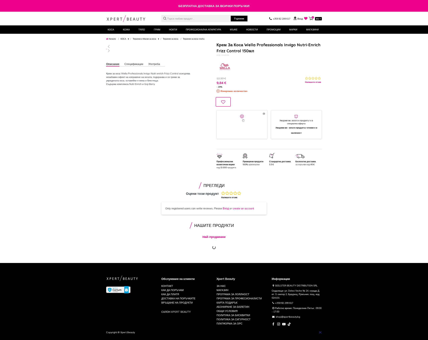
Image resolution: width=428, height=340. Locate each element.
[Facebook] (273, 324)
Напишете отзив (313, 82)
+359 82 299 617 (284, 302)
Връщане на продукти (177, 302)
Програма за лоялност (233, 294)
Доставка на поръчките (178, 298)
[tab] (115, 64)
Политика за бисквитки (233, 315)
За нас (221, 286)
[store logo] (131, 18)
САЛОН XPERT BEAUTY (176, 311)
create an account (243, 208)
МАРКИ (293, 29)
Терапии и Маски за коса (144, 39)
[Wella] (225, 66)
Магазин (222, 290)
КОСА (123, 39)
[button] (149, 46)
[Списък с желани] (305, 18)
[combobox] (204, 18)
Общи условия (227, 311)
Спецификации (133, 64)
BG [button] (317, 19)
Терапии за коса (170, 39)
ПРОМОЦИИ (274, 29)
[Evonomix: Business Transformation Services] (320, 332)
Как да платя (170, 294)
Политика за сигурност (233, 319)
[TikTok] (289, 324)
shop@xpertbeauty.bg (288, 316)
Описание (112, 64)
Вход (226, 208)
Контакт (167, 286)
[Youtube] (284, 324)
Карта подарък (227, 302)
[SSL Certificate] (118, 289)
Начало (112, 39)
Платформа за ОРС (229, 323)
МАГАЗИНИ (312, 29)
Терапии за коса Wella (193, 39)
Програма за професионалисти (239, 298)
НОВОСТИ (252, 29)
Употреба (154, 64)
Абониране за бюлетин (233, 306)
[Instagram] (278, 324)
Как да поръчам (172, 290)
